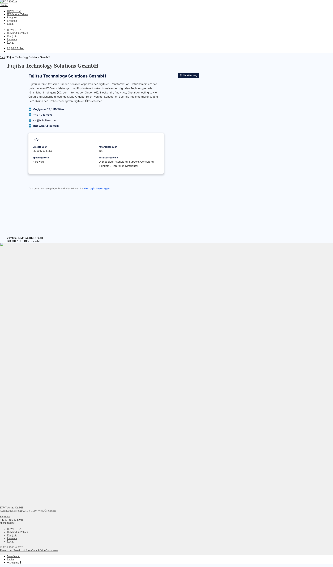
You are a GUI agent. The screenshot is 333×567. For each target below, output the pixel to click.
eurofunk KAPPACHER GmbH (25, 237)
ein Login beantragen (97, 188)
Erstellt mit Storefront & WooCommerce (36, 550)
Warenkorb (14, 562)
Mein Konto (13, 556)
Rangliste (12, 17)
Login (10, 23)
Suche (10, 559)
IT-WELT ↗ (14, 11)
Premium (12, 20)
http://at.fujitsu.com (46, 125)
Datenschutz (7, 550)
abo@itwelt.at (7, 522)
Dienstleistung (189, 75)
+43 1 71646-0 (42, 114)
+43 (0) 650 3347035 (11, 519)
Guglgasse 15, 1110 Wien (48, 109)
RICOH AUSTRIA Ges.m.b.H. (24, 241)
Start (2, 57)
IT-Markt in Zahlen (17, 14)
